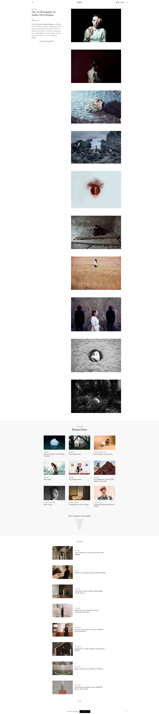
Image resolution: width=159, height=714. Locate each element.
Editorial (79, 524)
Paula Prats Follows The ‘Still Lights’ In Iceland (54, 455)
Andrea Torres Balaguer (48, 24)
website (53, 35)
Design (76, 627)
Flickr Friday (47, 479)
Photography (34, 9)
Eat (77, 570)
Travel (100, 502)
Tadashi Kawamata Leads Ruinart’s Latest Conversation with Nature (87, 611)
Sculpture (78, 550)
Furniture (79, 646)
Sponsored (78, 608)
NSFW (105, 452)
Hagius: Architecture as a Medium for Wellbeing (89, 669)
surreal (50, 26)
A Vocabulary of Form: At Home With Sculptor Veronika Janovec (88, 592)
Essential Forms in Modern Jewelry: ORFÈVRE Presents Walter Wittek (88, 688)
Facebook (34, 37)
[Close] (126, 711)
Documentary (79, 523)
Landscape (79, 526)
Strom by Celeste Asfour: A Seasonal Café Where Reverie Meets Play (89, 630)
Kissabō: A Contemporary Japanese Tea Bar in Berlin (90, 573)
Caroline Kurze (35, 20)
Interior (79, 627)
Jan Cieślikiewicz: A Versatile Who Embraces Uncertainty (104, 480)
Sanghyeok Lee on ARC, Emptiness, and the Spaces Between (90, 650)
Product (79, 685)
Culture (78, 666)
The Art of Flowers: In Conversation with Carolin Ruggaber (89, 553)
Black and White (52, 502)
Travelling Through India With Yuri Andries (104, 505)
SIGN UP (85, 711)
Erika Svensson (48, 505)
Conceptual (101, 452)
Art (75, 550)
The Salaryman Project (75, 479)
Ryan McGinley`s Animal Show (103, 454)
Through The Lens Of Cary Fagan (79, 505)
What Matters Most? (75, 454)
